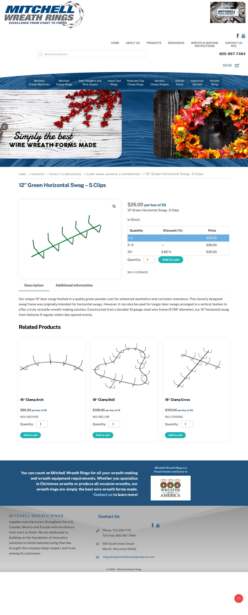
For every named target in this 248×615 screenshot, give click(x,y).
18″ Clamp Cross (177, 400)
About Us (133, 42)
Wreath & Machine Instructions (204, 44)
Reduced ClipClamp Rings (135, 82)
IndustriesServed (197, 82)
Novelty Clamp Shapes (65, 174)
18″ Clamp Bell (104, 400)
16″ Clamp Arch (31, 400)
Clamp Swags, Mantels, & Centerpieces (113, 174)
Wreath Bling (214, 82)
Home (115, 42)
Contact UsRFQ (233, 44)
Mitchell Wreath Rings (36, 516)
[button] (114, 206)
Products (154, 42)
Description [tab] (34, 285)
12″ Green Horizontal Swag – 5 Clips (62, 185)
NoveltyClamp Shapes (159, 82)
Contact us (103, 494)
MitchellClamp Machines (39, 82)
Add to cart (170, 259)
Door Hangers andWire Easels (90, 82)
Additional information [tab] (74, 285)
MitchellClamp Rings (64, 82)
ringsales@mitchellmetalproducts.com (129, 557)
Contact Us (109, 516)
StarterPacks (179, 82)
